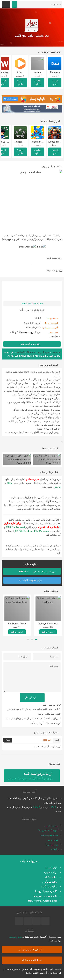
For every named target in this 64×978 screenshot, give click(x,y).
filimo (20, 72)
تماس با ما (53, 839)
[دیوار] (32, 27)
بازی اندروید (51, 867)
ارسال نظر (30, 697)
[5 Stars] (32, 310)
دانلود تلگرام (51, 877)
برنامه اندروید (50, 872)
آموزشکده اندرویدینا (48, 830)
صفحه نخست (51, 825)
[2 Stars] (40, 310)
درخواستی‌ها (52, 844)
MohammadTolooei (32, 960)
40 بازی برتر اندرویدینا (46, 891)
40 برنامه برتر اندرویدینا (45, 896)
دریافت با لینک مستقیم (37, 571)
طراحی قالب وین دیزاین (30, 949)
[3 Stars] (38, 310)
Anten (37, 72)
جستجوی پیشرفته (49, 835)
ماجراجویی (55, 336)
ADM (58, 487)
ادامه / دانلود (55, 82)
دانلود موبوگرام (49, 881)
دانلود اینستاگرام (49, 886)
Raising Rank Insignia (26, 141)
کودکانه (14, 332)
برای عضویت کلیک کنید (30, 580)
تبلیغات (54, 849)
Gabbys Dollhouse (48, 623)
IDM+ (9, 483)
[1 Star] (43, 310)
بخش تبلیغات (15, 937)
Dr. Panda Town (17, 623)
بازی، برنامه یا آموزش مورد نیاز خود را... (29, 776)
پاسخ (8, 740)
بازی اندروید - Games (30, 332)
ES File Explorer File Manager (32, 531)
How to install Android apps (42, 900)
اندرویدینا (56, 352)
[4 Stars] (35, 310)
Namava (55, 72)
